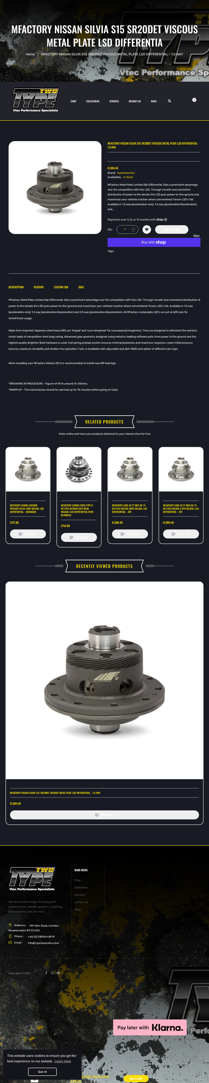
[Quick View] (11, 468)
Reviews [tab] (39, 287)
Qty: (110, 229)
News (77, 909)
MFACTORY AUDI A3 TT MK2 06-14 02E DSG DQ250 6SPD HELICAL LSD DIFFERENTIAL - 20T (129, 509)
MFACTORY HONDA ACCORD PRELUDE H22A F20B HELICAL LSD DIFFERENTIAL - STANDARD (27, 509)
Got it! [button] (42, 1071)
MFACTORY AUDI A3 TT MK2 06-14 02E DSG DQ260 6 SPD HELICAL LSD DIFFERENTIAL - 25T (181, 509)
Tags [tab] (81, 287)
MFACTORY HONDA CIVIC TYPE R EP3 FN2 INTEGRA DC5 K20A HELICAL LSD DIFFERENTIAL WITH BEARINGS (77, 510)
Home (30, 54)
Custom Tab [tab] (61, 287)
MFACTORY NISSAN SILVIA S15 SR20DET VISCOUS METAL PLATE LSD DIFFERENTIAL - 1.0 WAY (55, 792)
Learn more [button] (62, 1061)
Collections (81, 887)
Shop (77, 880)
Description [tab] (16, 287)
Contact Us (81, 902)
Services (79, 894)
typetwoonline (126, 172)
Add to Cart (171, 229)
